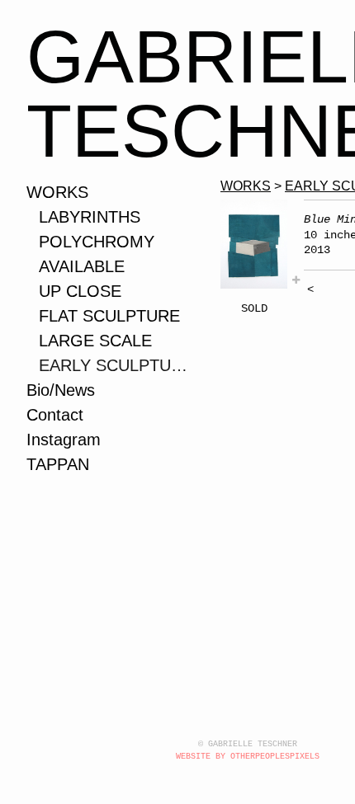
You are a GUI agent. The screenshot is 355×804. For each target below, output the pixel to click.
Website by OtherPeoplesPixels (248, 756)
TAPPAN (57, 464)
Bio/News (60, 390)
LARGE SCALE (95, 340)
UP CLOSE (80, 291)
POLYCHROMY (96, 242)
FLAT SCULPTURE (109, 316)
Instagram (63, 439)
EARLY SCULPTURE (115, 365)
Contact (54, 415)
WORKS (57, 192)
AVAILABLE (82, 266)
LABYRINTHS (89, 217)
